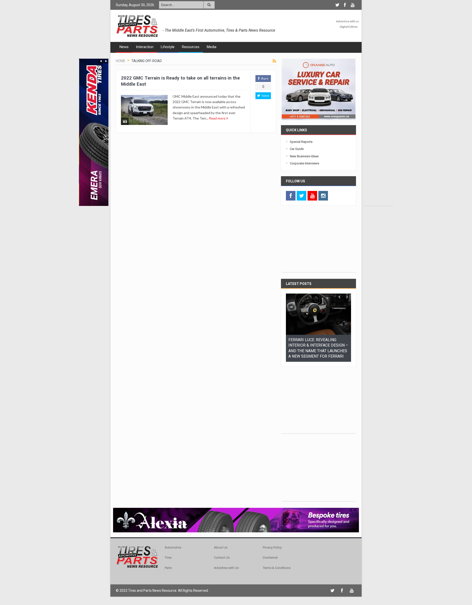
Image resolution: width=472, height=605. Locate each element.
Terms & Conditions (277, 568)
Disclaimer (270, 557)
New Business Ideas (304, 156)
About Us (220, 547)
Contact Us (222, 557)
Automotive (173, 547)
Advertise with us (347, 21)
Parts (168, 568)
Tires (168, 557)
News (124, 47)
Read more (217, 118)
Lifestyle (168, 47)
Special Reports (301, 142)
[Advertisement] (378, 132)
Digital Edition (349, 26)
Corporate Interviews (304, 163)
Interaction (144, 47)
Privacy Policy (272, 547)
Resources (190, 47)
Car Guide (297, 149)
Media (211, 47)
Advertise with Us (226, 568)
